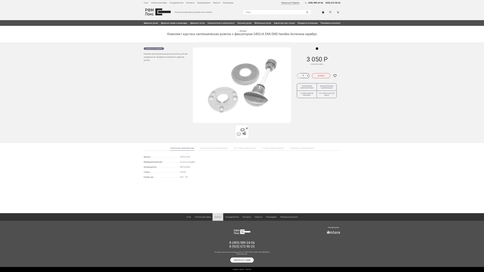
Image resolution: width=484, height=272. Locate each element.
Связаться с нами (242, 260)
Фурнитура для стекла (284, 23)
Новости (216, 3)
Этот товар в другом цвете (245, 148)
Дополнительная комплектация (326, 87)
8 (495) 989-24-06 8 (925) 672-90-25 (242, 244)
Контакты (190, 3)
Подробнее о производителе (302, 148)
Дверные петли (197, 23)
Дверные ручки (151, 23)
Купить (321, 76)
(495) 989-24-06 (315, 3)
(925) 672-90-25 (332, 3)
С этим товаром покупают (307, 94)
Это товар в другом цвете (326, 94)
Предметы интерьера (308, 23)
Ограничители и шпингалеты (220, 23)
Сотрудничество (177, 3)
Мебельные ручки (262, 23)
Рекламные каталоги (330, 23)
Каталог (217, 217)
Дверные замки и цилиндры (174, 23)
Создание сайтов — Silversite (242, 269)
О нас (146, 3)
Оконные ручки (244, 23)
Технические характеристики (306, 87)
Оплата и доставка (159, 3)
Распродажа (228, 3)
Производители (203, 3)
